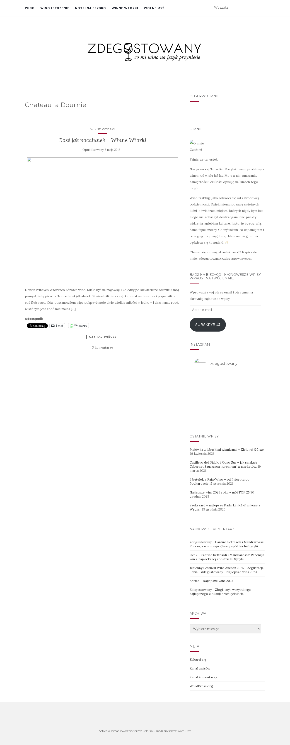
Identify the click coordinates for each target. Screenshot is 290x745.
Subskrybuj (207, 324)
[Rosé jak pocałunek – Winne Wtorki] (103, 219)
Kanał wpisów (200, 668)
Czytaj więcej (102, 336)
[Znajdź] (262, 7)
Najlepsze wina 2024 (241, 572)
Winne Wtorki (125, 8)
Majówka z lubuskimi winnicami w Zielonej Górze (227, 449)
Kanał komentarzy (203, 677)
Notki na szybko (90, 8)
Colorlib (148, 731)
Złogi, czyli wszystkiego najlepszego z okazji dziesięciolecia (220, 592)
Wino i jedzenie (54, 8)
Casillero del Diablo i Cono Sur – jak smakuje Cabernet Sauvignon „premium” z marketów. (223, 464)
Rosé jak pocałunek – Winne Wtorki (102, 140)
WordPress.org (201, 686)
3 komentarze (102, 347)
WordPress (184, 731)
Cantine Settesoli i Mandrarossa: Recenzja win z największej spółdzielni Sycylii (227, 544)
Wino (30, 8)
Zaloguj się (198, 659)
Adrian (194, 581)
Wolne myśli (156, 8)
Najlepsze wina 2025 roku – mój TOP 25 (220, 492)
